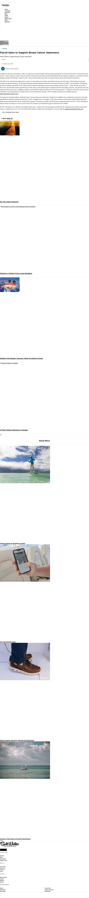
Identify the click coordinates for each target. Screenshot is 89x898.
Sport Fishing (2, 891)
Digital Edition (3, 858)
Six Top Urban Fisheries (9, 202)
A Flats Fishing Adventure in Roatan (14, 430)
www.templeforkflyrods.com (74, 109)
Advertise (7, 21)
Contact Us (2, 869)
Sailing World (2, 889)
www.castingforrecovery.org (9, 94)
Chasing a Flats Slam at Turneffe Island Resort (15, 839)
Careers (1, 871)
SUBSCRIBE (6, 41)
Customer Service (3, 860)
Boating (1, 888)
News (17, 112)
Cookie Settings (3, 849)
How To (6, 17)
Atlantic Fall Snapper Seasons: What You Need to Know (21, 358)
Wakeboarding (47, 891)
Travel (6, 15)
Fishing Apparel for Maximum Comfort (12, 543)
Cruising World (48, 888)
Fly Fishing (7, 10)
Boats (6, 9)
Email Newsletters (3, 877)
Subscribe (2, 855)
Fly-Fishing (8, 112)
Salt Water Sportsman (49, 889)
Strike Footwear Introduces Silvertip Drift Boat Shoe (17, 740)
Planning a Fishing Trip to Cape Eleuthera (16, 273)
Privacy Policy (3, 866)
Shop (6, 20)
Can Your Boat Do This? (8, 642)
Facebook (2, 878)
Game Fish (7, 12)
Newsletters (8, 18)
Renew (1, 857)
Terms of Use (2, 868)
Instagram (2, 880)
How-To (14, 112)
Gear (6, 14)
